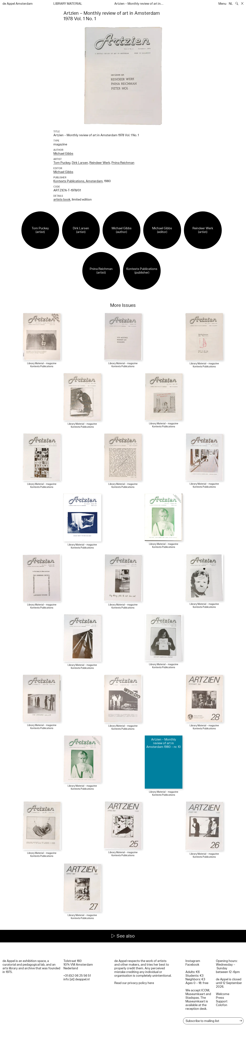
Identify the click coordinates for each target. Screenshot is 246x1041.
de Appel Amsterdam (18, 4)
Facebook (192, 964)
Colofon (221, 1005)
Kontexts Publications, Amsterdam (78, 181)
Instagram (192, 961)
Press (220, 998)
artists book (61, 199)
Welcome (222, 994)
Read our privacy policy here (134, 983)
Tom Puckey (61, 163)
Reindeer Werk (99, 163)
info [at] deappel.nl (76, 979)
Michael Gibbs (63, 153)
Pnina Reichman (122, 163)
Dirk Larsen (80, 163)
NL (231, 4)
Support (221, 1001)
